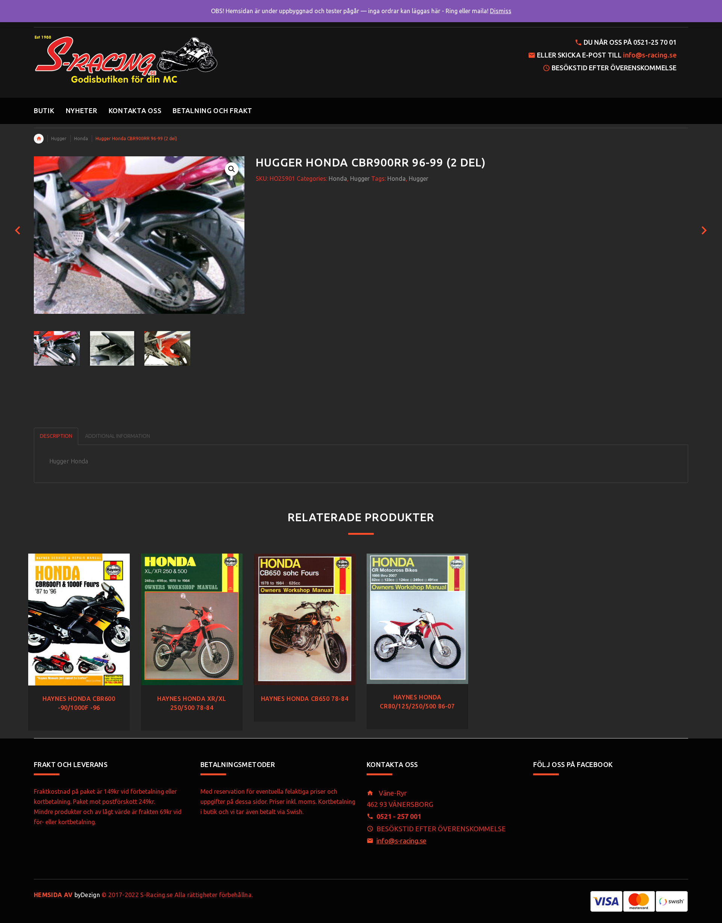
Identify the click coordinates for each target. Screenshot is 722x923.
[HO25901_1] (112, 348)
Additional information (117, 436)
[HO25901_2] (167, 348)
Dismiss (500, 11)
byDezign (67, 894)
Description (56, 436)
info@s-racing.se (649, 55)
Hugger (59, 138)
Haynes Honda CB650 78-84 (304, 698)
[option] (57, 348)
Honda (81, 138)
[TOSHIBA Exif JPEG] (57, 348)
